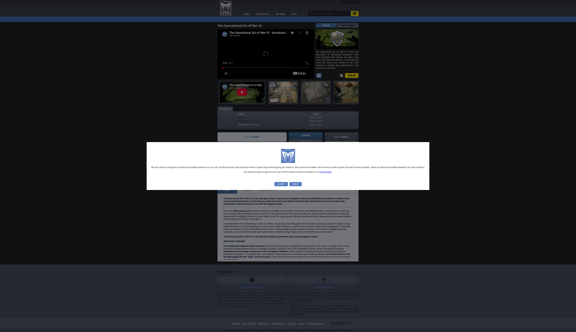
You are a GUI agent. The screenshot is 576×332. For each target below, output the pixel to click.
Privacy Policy (325, 172)
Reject (295, 184)
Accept (281, 184)
